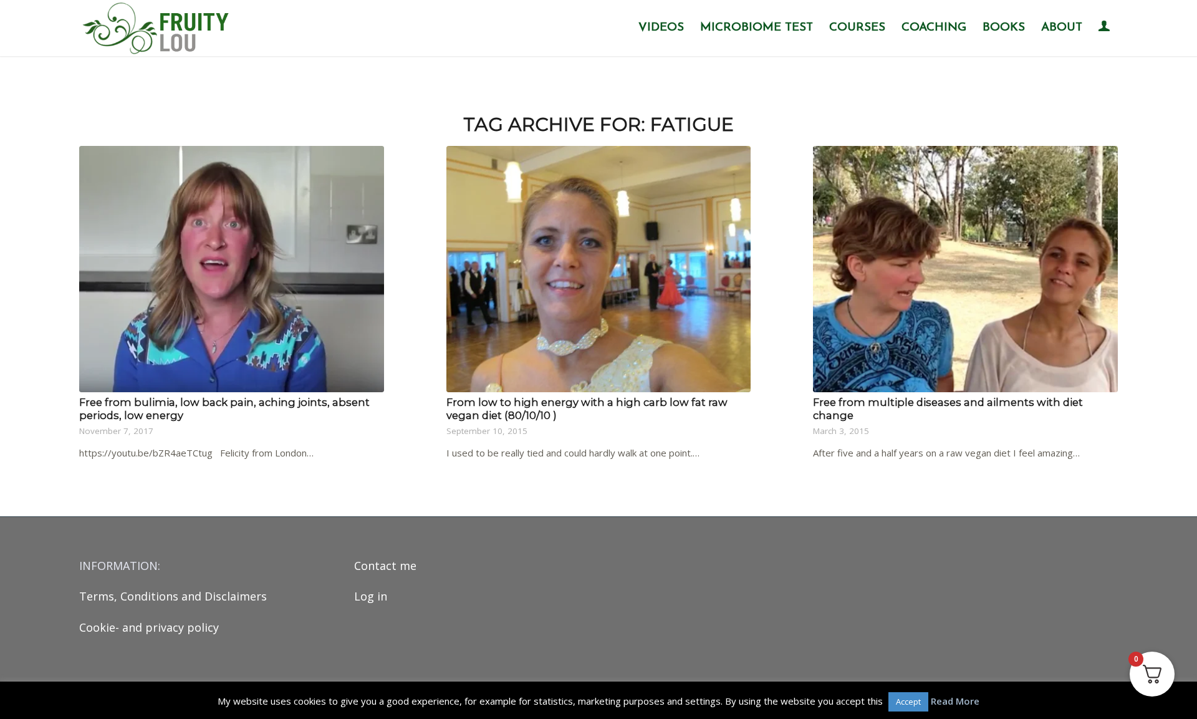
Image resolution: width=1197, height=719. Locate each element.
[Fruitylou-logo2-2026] (159, 28)
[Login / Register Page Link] (1104, 29)
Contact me (385, 565)
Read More (955, 701)
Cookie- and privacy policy (149, 627)
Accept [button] (908, 701)
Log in (370, 596)
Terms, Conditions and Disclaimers (173, 596)
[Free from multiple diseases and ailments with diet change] (965, 269)
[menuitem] (661, 28)
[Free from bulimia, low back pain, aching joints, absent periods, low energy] (231, 269)
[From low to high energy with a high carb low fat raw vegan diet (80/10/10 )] (598, 269)
